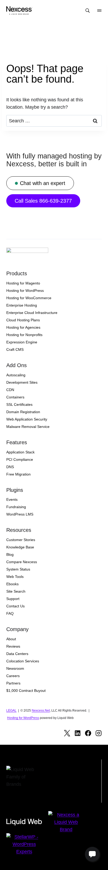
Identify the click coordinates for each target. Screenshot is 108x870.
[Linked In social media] (77, 733)
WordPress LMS (19, 514)
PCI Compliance (19, 459)
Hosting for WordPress (25, 290)
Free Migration (18, 474)
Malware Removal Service (28, 426)
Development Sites (21, 382)
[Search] (87, 10)
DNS (10, 467)
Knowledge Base (20, 547)
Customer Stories (20, 540)
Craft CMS (15, 349)
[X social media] (67, 733)
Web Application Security (26, 419)
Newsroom (15, 668)
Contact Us (15, 606)
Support (12, 599)
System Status (18, 569)
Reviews (13, 646)
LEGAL (11, 710)
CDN (10, 390)
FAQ (10, 613)
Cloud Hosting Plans (23, 320)
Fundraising (16, 507)
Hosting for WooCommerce (28, 298)
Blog (10, 554)
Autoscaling (15, 375)
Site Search (15, 591)
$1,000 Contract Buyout (26, 690)
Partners (13, 683)
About (11, 639)
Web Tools (15, 576)
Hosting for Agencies (23, 327)
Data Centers (17, 654)
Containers (15, 397)
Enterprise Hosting (21, 305)
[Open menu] (99, 10)
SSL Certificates (19, 404)
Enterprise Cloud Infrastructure (31, 313)
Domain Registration (23, 412)
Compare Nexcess (21, 562)
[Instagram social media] (98, 733)
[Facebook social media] (88, 733)
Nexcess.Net (41, 710)
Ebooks (12, 584)
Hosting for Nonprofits (24, 335)
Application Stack (20, 452)
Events (12, 499)
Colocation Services (22, 661)
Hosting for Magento (23, 283)
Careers (13, 676)
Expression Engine (21, 342)
